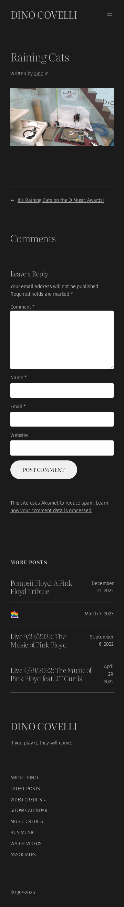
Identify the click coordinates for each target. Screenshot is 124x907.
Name (18, 378)
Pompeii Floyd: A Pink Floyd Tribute (41, 587)
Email (17, 407)
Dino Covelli (43, 14)
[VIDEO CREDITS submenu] (44, 799)
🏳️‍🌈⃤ (14, 614)
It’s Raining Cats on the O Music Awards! (61, 200)
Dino (38, 74)
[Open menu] (109, 14)
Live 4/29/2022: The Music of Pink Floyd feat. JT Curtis (51, 674)
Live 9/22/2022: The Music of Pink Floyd (38, 640)
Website (19, 435)
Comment (22, 307)
